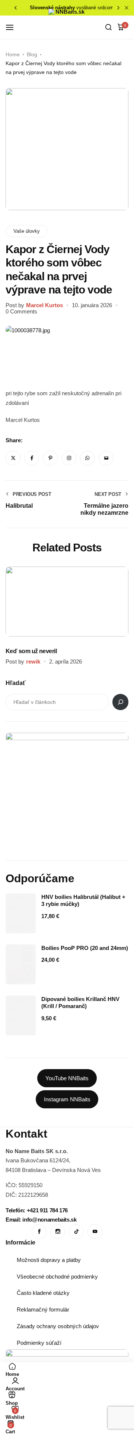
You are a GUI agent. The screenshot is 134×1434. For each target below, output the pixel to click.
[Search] (120, 702)
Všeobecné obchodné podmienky (57, 1276)
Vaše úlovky (26, 231)
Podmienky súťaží (39, 1343)
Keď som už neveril (31, 651)
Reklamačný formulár (43, 1309)
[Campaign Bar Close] (126, 8)
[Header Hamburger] (13, 27)
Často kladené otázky (43, 1293)
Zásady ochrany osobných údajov (58, 1326)
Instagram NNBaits (67, 1099)
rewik (33, 661)
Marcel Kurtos (44, 305)
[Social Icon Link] (39, 1231)
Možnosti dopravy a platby (49, 1260)
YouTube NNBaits (67, 1078)
